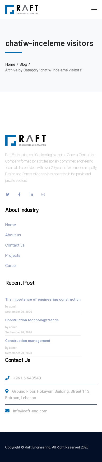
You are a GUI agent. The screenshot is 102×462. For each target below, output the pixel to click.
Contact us (15, 245)
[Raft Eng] (21, 9)
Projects (12, 255)
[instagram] (43, 194)
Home (10, 64)
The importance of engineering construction (43, 299)
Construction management (27, 341)
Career (11, 265)
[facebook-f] (19, 194)
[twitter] (7, 194)
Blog (23, 64)
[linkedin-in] (31, 194)
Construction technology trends (32, 320)
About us (13, 235)
